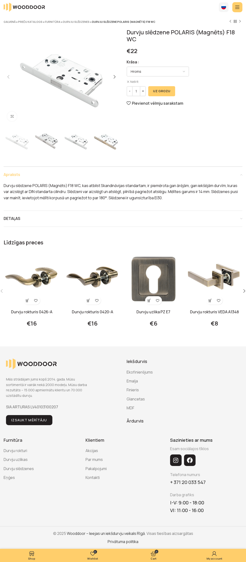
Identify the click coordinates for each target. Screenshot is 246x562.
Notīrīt (134, 82)
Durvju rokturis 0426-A (31, 311)
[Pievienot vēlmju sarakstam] (36, 300)
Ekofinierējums (140, 372)
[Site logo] (24, 6)
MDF (130, 408)
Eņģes (9, 477)
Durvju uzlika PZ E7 (153, 311)
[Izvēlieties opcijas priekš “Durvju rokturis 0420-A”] (88, 300)
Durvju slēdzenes (76, 22)
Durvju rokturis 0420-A (92, 311)
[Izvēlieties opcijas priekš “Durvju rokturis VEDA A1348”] (210, 300)
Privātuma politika (123, 541)
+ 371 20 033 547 (188, 482)
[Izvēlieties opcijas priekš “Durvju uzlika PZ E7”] (149, 300)
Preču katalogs (30, 22)
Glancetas (136, 399)
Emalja (132, 381)
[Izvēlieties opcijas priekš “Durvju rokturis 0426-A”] (27, 300)
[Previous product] (230, 21)
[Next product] (240, 21)
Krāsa (132, 62)
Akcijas (92, 450)
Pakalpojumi (96, 468)
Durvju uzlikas (16, 459)
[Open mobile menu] (237, 7)
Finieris (133, 390)
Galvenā (10, 22)
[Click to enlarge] (12, 116)
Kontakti (93, 477)
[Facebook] (190, 460)
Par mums (94, 459)
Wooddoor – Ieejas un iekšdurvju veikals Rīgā (106, 533)
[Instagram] (176, 460)
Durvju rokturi (15, 450)
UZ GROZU (161, 91)
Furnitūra (53, 22)
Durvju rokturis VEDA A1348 (214, 311)
